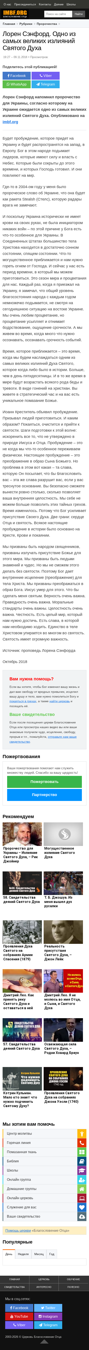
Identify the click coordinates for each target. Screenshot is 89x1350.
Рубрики (25, 23)
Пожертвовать (44, 782)
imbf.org (10, 122)
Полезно (73, 1287)
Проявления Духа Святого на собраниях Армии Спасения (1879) (18, 952)
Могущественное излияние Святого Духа (59, 852)
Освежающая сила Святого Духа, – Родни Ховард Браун (61, 1048)
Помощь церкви (18, 1230)
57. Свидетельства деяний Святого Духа (21, 1046)
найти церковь (59, 701)
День (8, 1254)
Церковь (43, 1279)
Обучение (73, 1279)
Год (51, 1254)
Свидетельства (14, 1287)
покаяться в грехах (23, 701)
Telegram (47, 84)
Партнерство (44, 795)
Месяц (39, 1254)
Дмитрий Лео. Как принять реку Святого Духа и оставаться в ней (18, 1001)
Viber (47, 76)
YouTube (20, 1316)
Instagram (50, 1316)
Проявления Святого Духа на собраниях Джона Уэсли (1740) (62, 1097)
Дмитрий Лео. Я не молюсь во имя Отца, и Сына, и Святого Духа (62, 1001)
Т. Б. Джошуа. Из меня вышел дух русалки (58, 901)
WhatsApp (18, 84)
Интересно (44, 1287)
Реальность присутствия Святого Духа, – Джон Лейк (58, 952)
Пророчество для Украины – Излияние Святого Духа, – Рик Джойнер (20, 854)
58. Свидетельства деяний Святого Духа (21, 899)
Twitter (49, 1308)
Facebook (18, 76)
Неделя (23, 1254)
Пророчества (47, 23)
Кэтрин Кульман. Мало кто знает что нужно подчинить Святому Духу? (20, 1099)
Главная (9, 23)
